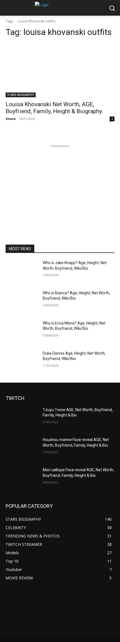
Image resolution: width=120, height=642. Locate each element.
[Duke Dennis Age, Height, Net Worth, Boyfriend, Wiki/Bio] (22, 362)
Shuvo (11, 119)
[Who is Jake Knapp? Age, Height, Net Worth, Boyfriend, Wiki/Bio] (22, 271)
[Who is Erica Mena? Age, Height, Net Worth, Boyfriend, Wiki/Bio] (22, 332)
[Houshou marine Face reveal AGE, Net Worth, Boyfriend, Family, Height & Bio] (22, 448)
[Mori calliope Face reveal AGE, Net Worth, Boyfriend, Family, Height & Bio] (22, 478)
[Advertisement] (60, 184)
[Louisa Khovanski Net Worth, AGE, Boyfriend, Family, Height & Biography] (60, 70)
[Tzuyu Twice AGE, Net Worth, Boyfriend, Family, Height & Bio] (22, 418)
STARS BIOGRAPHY (20, 95)
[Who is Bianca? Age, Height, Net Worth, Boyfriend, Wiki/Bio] (22, 301)
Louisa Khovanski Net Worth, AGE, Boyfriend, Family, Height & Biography (54, 108)
